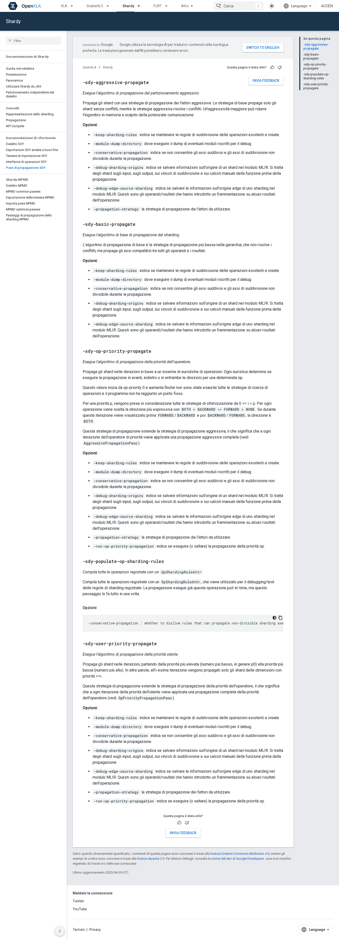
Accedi (327, 6)
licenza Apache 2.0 (150, 858)
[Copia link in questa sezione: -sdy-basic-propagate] (140, 225)
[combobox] (238, 5)
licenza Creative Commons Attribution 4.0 (239, 853)
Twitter (78, 901)
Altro (185, 6)
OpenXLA (89, 67)
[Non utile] (279, 67)
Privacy (95, 930)
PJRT (158, 6)
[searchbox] (33, 41)
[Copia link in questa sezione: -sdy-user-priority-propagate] (162, 644)
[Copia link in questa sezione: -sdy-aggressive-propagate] (154, 83)
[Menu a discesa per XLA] (74, 6)
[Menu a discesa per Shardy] (141, 6)
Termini (79, 930)
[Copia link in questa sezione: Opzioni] (101, 608)
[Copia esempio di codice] (280, 618)
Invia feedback (266, 81)
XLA (64, 6)
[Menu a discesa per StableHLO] (110, 6)
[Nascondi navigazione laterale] (60, 931)
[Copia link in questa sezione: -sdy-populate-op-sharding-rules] (169, 562)
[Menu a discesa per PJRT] (168, 6)
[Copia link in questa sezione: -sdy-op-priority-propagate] (156, 351)
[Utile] (272, 67)
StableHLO (95, 6)
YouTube (80, 909)
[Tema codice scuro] (274, 618)
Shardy (128, 6)
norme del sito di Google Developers (237, 858)
